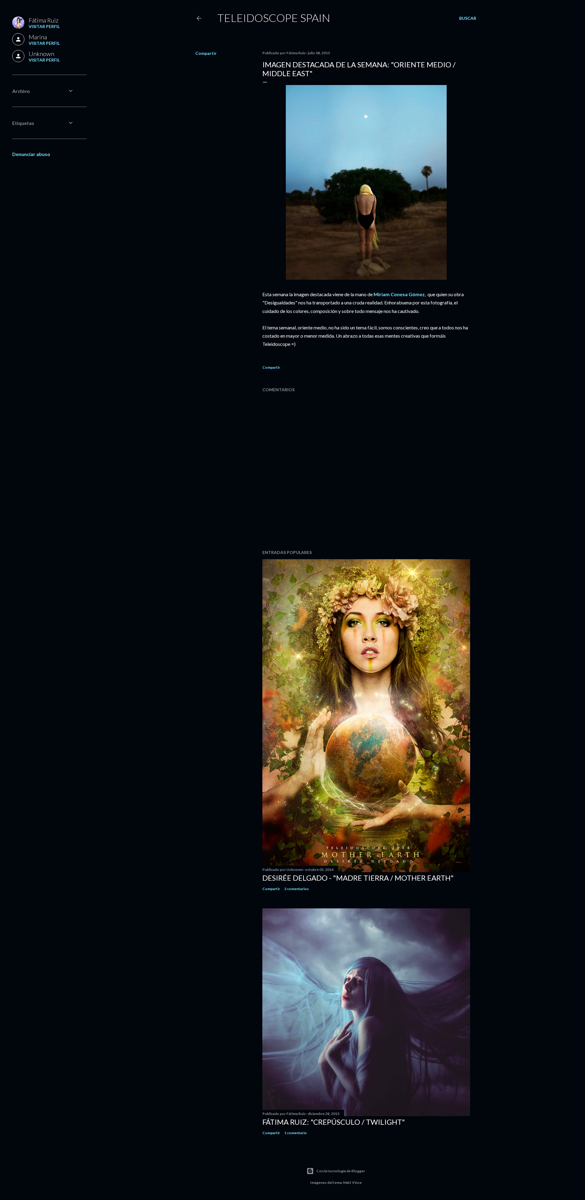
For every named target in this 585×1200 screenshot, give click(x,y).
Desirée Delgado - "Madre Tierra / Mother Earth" (358, 877)
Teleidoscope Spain (273, 17)
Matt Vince (352, 1182)
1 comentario (295, 1133)
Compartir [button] (206, 53)
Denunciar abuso (31, 154)
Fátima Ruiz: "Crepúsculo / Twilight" (333, 1121)
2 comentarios (296, 888)
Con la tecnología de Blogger (340, 1171)
